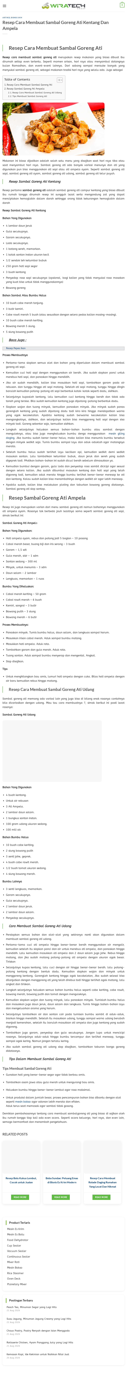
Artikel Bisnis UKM (12, 17)
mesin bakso (23, 1101)
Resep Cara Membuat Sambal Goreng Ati (29, 84)
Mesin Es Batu (15, 1234)
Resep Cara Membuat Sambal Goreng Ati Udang (37, 92)
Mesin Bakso (14, 1267)
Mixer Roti (13, 1262)
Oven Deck (13, 1278)
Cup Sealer (14, 1245)
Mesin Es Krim (15, 1229)
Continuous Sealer (18, 1256)
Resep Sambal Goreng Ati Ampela (25, 88)
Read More (20, 1197)
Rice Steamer (15, 1273)
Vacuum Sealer (16, 1251)
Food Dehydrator (17, 1240)
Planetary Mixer (17, 1284)
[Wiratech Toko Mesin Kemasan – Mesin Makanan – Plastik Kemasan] (63, 6)
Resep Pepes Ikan (15, 348)
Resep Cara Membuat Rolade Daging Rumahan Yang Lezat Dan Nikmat (102, 1182)
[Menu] (4, 6)
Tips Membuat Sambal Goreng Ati (29, 96)
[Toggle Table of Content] (58, 80)
